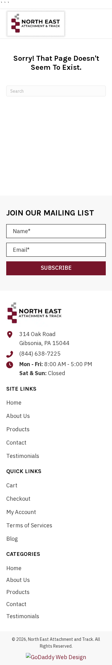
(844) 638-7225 (40, 353)
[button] (56, 268)
